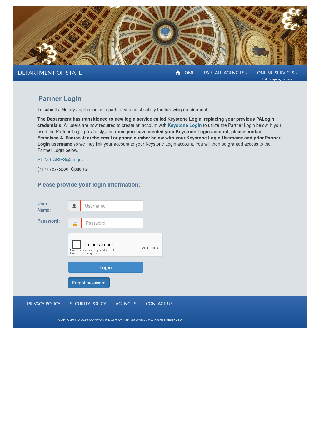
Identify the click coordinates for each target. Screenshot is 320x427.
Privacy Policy (44, 304)
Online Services (275, 73)
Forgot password (89, 282)
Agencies (126, 304)
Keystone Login (185, 125)
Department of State (50, 73)
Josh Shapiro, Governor (279, 79)
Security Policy (88, 304)
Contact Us (159, 304)
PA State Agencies (224, 73)
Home (187, 73)
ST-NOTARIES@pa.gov (61, 159)
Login (105, 267)
